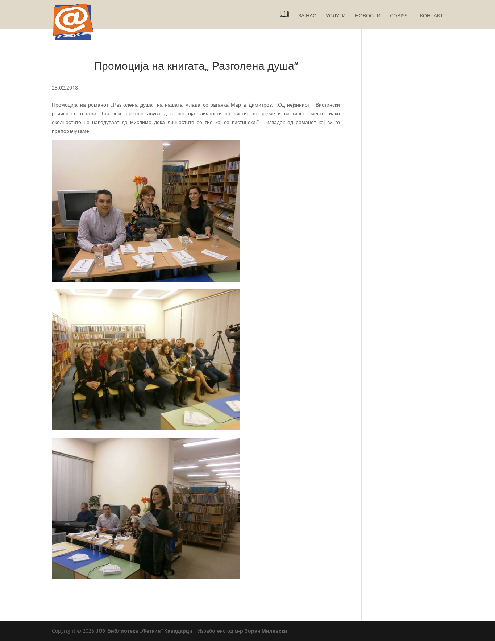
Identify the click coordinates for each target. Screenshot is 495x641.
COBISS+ (400, 16)
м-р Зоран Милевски (260, 630)
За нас (307, 16)
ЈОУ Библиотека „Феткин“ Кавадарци (144, 630)
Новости (367, 16)
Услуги (336, 16)
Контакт (431, 16)
